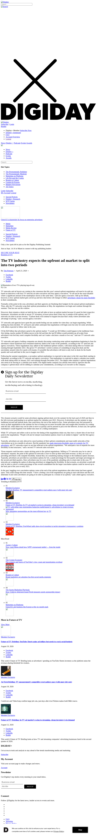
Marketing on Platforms (14, 176)
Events (23, 143)
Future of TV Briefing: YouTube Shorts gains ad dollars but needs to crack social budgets (36, 642)
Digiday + (9, 143)
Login (12, 124)
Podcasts (17, 143)
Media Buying (11, 228)
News (3, 143)
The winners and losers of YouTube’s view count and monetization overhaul (34, 562)
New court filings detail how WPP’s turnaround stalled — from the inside (33, 547)
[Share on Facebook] (5, 479)
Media (8, 224)
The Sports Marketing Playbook (18, 590)
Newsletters (10, 203)
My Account (5, 193)
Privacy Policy (11, 823)
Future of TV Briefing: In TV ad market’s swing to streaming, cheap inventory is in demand (40, 505)
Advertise (9, 821)
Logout (8, 139)
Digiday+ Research (13, 199)
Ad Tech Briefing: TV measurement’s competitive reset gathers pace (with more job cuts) (39, 490)
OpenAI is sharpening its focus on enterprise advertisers (21, 220)
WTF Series (10, 201)
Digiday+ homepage (13, 133)
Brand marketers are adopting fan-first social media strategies (28, 577)
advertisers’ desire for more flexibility (81, 298)
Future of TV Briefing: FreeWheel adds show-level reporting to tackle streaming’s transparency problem (44, 526)
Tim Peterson (8, 271)
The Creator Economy (14, 560)
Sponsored (10, 509)
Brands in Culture (12, 180)
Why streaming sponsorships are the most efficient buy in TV (28, 511)
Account (4, 768)
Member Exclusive (13, 488)
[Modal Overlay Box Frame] (48, 391)
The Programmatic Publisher (16, 172)
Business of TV (7, 255)
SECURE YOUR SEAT (10, 253)
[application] (48, 830)
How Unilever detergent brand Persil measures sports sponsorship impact (33, 592)
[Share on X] (7, 479)
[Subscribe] (5, 122)
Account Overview (13, 137)
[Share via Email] (10, 479)
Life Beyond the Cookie (15, 178)
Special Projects (12, 197)
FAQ (7, 135)
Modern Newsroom (13, 185)
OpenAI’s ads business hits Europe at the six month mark (27, 607)
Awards (29, 143)
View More (5, 625)
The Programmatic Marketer (16, 174)
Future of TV (11, 230)
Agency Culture (12, 545)
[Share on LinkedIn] (2, 479)
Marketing (9, 226)
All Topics (9, 187)
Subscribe (4, 124)
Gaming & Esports (13, 182)
